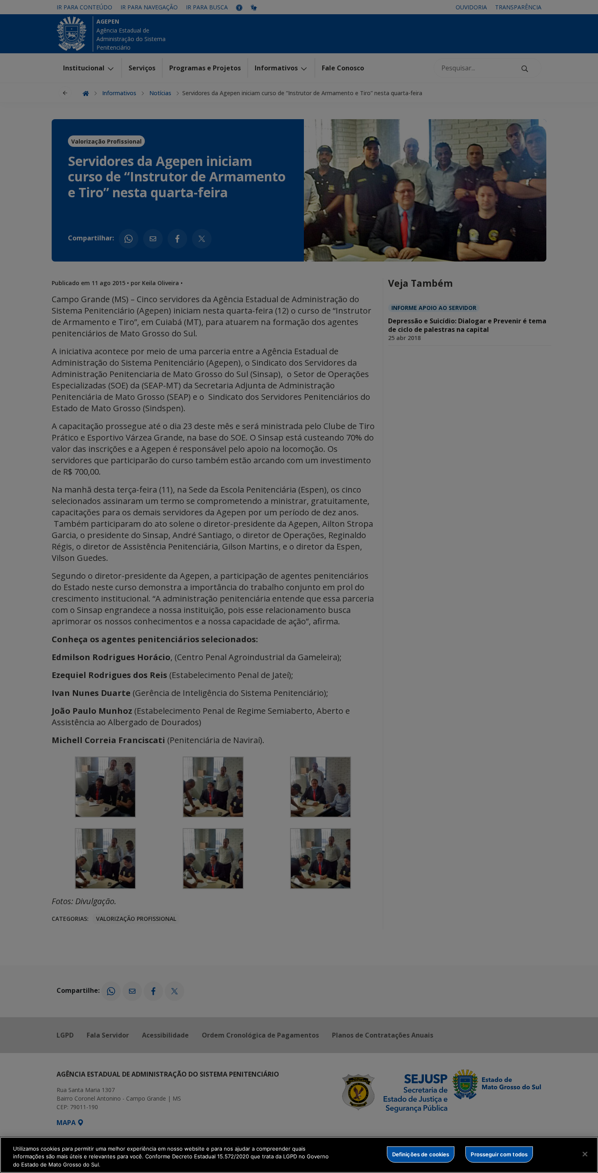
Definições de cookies (421, 1154)
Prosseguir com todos (499, 1154)
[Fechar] (585, 1154)
